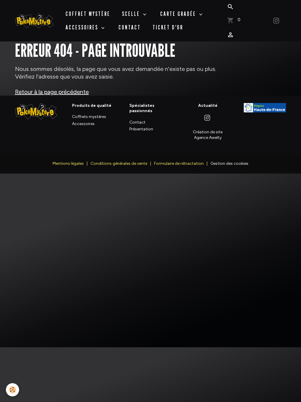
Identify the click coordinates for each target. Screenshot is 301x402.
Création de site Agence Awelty (208, 134)
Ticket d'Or (168, 27)
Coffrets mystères (89, 116)
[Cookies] (12, 389)
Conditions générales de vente (119, 163)
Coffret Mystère (88, 13)
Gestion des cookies (229, 163)
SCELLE (132, 13)
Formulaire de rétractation (179, 163)
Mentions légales (68, 163)
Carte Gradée (179, 13)
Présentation (141, 129)
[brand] (34, 21)
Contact (129, 27)
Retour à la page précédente (52, 91)
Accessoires (83, 27)
